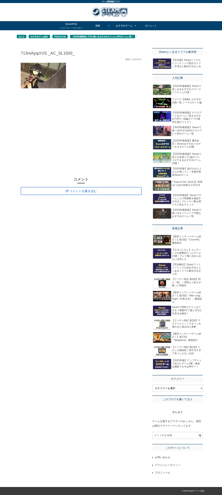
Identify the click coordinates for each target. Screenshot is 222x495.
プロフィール (162, 472)
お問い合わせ (162, 457)
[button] (200, 435)
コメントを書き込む (83, 191)
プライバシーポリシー (167, 465)
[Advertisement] (81, 132)
